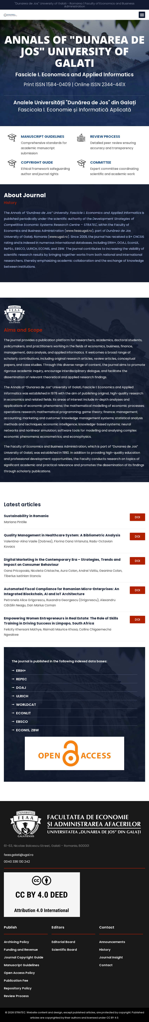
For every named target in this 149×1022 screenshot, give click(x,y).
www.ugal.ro (58, 236)
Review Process (105, 136)
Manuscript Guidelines (42, 136)
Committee (100, 162)
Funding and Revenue (21, 949)
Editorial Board (63, 942)
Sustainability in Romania (26, 516)
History (105, 949)
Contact (106, 965)
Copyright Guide (37, 162)
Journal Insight (111, 957)
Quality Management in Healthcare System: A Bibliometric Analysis (62, 535)
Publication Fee (16, 980)
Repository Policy (18, 988)
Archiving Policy (16, 942)
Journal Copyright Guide (23, 957)
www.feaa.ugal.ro (79, 231)
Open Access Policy (19, 973)
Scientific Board (64, 949)
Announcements (112, 942)
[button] (142, 15)
